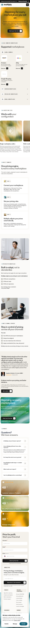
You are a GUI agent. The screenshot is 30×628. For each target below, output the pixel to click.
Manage (15, 623)
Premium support (7, 599)
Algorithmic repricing (8, 593)
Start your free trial (22, 1)
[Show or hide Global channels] (27, 52)
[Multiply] (6, 5)
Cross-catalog (19, 600)
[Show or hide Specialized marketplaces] (27, 94)
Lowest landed (19, 598)
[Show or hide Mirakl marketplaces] (27, 99)
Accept (23, 623)
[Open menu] (27, 4)
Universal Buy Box (19, 596)
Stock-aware (18, 602)
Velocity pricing (19, 604)
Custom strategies (20, 606)
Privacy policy (17, 620)
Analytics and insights (8, 595)
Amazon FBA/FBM (20, 594)
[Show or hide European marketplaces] (27, 89)
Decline (6, 623)
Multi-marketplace (7, 597)
